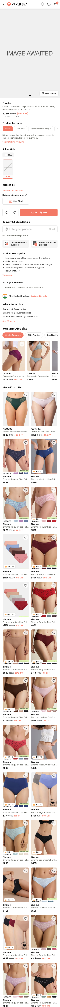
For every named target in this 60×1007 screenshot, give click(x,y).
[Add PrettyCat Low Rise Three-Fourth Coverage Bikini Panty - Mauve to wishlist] (53, 395)
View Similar (50, 93)
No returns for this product (47, 243)
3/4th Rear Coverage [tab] (41, 128)
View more (7, 275)
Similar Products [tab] (13, 335)
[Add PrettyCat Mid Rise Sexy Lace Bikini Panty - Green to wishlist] (25, 395)
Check (52, 229)
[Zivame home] (17, 4)
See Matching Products (13, 142)
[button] (4, 4)
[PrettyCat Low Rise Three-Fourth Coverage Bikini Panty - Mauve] (44, 409)
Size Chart (18, 201)
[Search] (42, 4)
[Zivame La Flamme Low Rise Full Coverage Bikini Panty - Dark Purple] (13, 356)
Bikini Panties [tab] (34, 335)
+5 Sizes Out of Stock (12, 190)
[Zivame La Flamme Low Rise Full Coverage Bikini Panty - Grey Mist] (38, 356)
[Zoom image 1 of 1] (30, 53)
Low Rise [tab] (20, 128)
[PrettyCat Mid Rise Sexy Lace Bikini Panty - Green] (16, 409)
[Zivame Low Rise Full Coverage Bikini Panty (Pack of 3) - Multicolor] (44, 694)
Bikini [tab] (7, 128)
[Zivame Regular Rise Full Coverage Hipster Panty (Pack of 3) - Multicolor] (16, 456)
